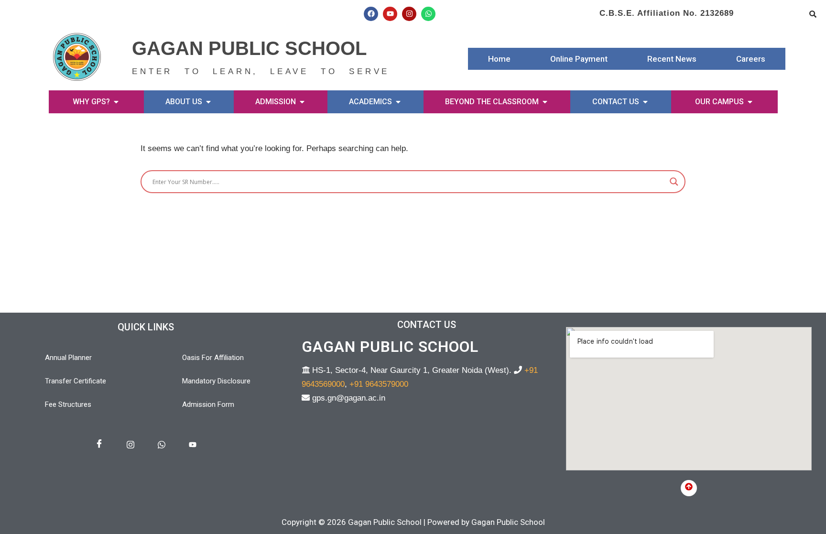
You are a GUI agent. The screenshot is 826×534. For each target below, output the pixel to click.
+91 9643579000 (378, 384)
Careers (750, 59)
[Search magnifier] (674, 181)
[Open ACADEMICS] (398, 102)
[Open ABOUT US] (208, 102)
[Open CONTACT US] (645, 102)
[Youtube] (390, 14)
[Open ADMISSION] (302, 102)
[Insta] (130, 445)
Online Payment (579, 59)
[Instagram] (409, 14)
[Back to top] (689, 488)
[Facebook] (371, 14)
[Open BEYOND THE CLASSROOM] (545, 102)
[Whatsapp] (428, 14)
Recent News (671, 59)
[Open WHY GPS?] (116, 102)
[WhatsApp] (162, 445)
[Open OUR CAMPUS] (750, 102)
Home (499, 59)
